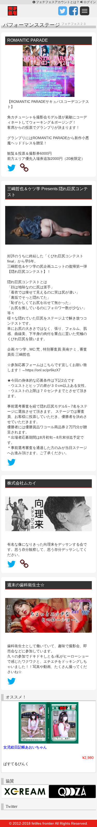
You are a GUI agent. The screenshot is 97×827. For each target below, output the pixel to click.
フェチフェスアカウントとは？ (57, 2)
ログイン (89, 2)
